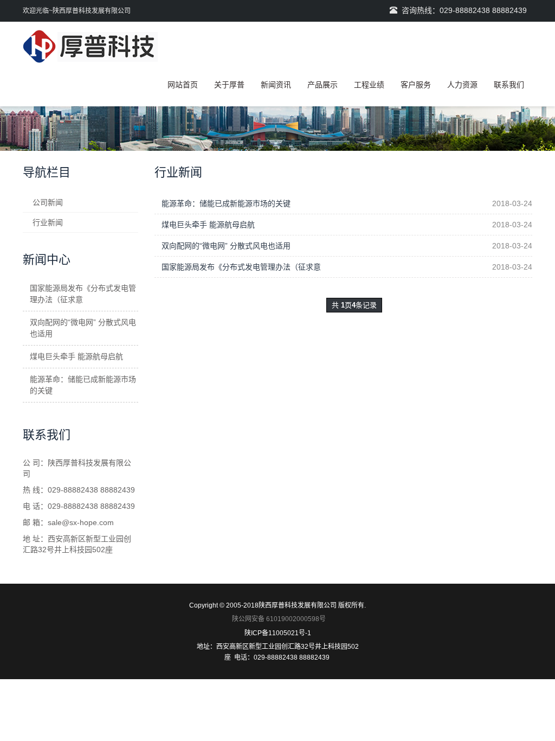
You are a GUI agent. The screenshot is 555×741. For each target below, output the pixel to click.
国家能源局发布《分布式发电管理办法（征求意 (241, 267)
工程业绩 (369, 84)
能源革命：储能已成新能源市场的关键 (226, 203)
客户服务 (416, 84)
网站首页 (182, 84)
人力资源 (462, 84)
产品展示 (322, 84)
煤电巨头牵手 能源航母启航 (208, 224)
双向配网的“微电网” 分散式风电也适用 (226, 245)
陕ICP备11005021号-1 (277, 633)
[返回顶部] (530, 207)
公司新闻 (48, 202)
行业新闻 (48, 222)
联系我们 (509, 84)
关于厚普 (229, 84)
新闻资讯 (276, 84)
